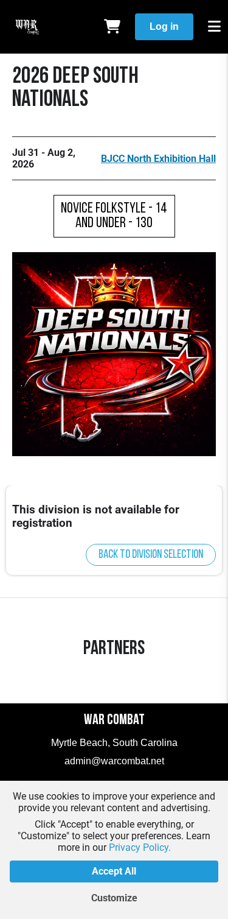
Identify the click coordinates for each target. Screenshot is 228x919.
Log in (164, 26)
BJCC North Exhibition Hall (158, 158)
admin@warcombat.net (114, 761)
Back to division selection (150, 555)
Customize (114, 898)
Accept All (114, 871)
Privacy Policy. (140, 847)
